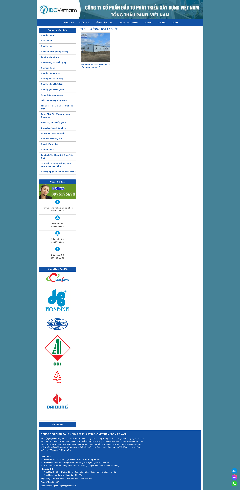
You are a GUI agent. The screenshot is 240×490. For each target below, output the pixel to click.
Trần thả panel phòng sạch (54, 100)
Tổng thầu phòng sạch (52, 95)
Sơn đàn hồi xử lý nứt (51, 139)
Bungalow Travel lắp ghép (53, 128)
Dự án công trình (128, 23)
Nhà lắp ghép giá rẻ (50, 73)
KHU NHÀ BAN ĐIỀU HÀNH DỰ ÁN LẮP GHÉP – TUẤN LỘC (95, 66)
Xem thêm (66, 450)
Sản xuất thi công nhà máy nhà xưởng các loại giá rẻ (56, 164)
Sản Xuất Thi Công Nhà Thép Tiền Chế (57, 156)
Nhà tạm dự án (48, 68)
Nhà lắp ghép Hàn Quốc (52, 89)
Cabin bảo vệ (47, 149)
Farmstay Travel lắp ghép (53, 133)
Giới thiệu (84, 23)
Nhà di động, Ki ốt (49, 144)
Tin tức (162, 23)
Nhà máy (148, 23)
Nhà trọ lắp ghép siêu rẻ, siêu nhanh (58, 172)
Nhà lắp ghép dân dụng (52, 79)
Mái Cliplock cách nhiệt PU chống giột (57, 107)
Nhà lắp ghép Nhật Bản (52, 84)
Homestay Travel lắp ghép (53, 122)
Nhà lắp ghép (47, 35)
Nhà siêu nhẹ (47, 41)
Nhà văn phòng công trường (54, 51)
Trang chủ (68, 23)
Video (175, 23)
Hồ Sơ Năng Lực (104, 23)
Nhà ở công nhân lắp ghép (54, 62)
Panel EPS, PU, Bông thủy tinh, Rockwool (55, 115)
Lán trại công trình (50, 57)
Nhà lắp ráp (46, 46)
